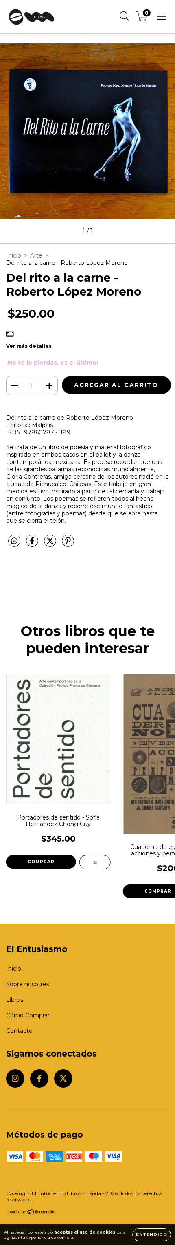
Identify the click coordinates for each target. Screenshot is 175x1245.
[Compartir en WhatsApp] (14, 541)
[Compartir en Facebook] (33, 544)
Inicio (13, 255)
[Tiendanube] (31, 1213)
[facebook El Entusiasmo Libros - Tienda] (39, 1078)
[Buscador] (124, 16)
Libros (14, 999)
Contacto (19, 1031)
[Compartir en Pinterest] (68, 544)
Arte (36, 255)
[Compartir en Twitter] (51, 544)
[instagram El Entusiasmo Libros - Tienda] (15, 1078)
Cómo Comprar (28, 1015)
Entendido (151, 1234)
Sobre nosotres (27, 984)
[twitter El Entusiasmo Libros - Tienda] (63, 1078)
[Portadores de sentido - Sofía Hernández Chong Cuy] (95, 862)
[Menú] (161, 16)
